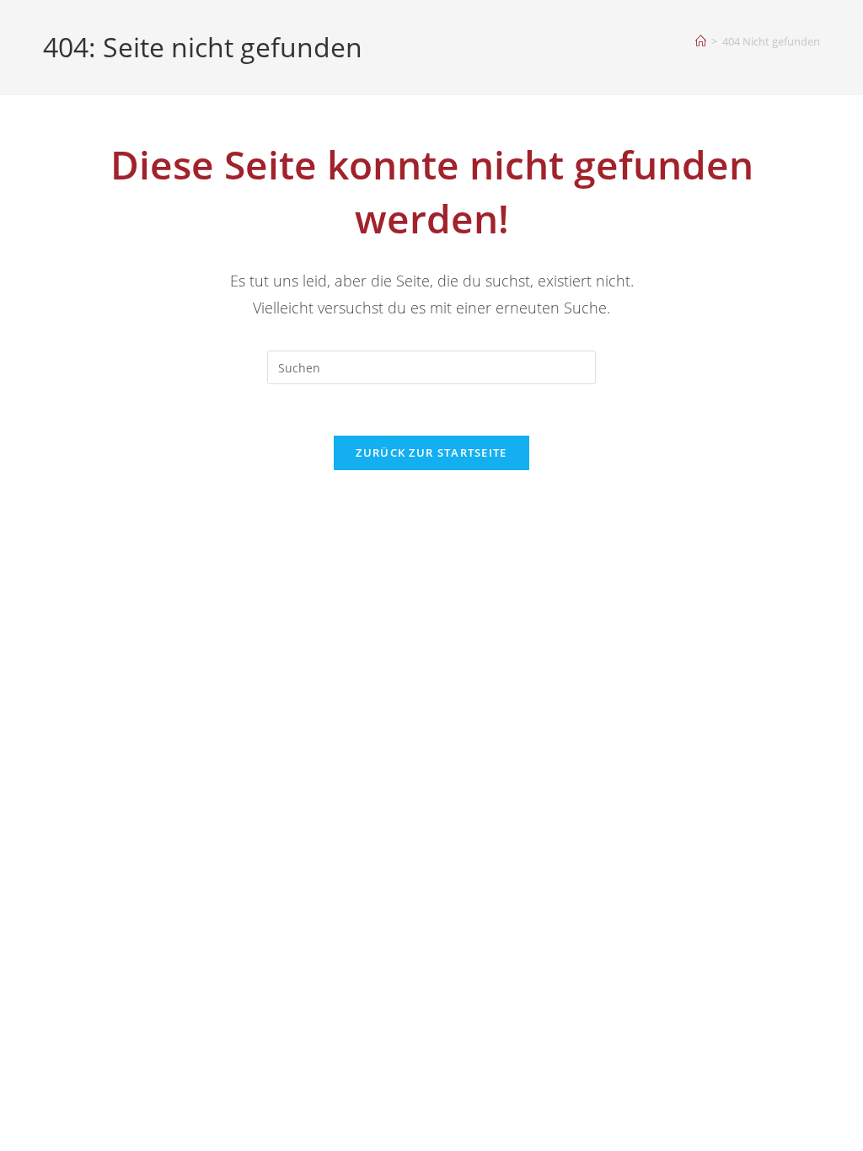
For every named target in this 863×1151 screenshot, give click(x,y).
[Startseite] (700, 41)
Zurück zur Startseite (431, 452)
